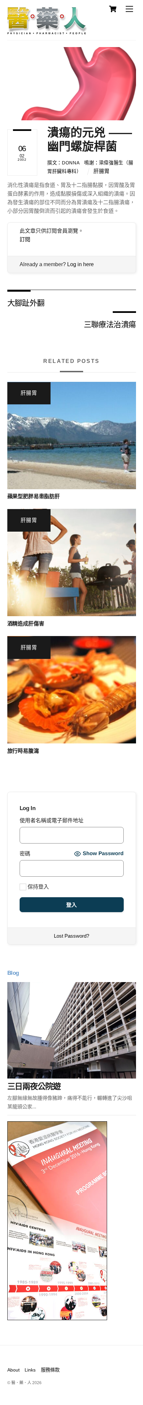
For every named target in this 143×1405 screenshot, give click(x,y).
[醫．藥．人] (47, 31)
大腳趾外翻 (26, 302)
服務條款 (50, 1370)
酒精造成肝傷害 (25, 623)
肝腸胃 (101, 171)
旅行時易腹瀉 (23, 751)
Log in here (80, 264)
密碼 (25, 853)
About (13, 1370)
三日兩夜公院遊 (34, 1086)
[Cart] (112, 9)
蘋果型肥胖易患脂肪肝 (33, 496)
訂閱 (25, 239)
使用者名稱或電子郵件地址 (51, 820)
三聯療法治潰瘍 (110, 324)
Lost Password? (71, 936)
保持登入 (37, 887)
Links (30, 1370)
